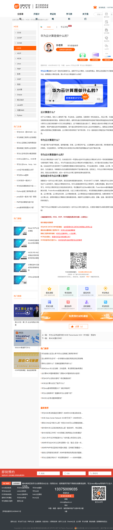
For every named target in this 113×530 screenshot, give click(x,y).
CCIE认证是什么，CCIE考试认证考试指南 (29, 159)
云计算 (19, 89)
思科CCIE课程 (6, 497)
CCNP (19, 38)
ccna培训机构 (6, 488)
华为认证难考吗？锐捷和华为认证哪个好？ (57, 393)
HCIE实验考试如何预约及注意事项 (70, 240)
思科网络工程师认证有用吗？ (27, 148)
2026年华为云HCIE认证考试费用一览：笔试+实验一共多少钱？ (64, 442)
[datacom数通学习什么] (27, 338)
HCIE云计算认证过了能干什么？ (53, 383)
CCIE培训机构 (6, 494)
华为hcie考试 (21, 497)
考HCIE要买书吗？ (56, 338)
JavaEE (20, 105)
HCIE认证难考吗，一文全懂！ (66, 233)
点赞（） (79, 326)
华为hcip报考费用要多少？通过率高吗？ (56, 388)
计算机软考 (53, 521)
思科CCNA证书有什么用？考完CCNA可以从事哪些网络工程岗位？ (66, 423)
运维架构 (38, 521)
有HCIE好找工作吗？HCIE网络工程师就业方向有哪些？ (62, 433)
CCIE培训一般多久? (24, 180)
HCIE (27, 19)
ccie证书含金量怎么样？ (26, 169)
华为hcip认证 (6, 491)
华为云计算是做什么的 (87, 65)
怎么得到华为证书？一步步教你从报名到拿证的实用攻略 (62, 358)
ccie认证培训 (21, 491)
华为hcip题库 (37, 488)
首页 (22, 19)
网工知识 (20, 100)
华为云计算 (75, 65)
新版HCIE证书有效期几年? (61, 237)
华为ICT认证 (22, 521)
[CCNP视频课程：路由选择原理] (27, 360)
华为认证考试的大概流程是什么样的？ (29, 153)
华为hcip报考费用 (23, 488)
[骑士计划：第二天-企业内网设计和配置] (27, 312)
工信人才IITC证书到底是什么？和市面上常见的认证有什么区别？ (65, 437)
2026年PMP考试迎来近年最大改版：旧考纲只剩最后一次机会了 (64, 447)
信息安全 (45, 521)
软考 (18, 74)
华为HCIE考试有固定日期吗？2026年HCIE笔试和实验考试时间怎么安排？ (68, 413)
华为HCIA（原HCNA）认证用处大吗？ (29, 132)
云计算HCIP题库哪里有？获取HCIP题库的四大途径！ (61, 373)
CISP (19, 79)
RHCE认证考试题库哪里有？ (52, 398)
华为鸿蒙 (85, 521)
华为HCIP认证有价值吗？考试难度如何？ (56, 378)
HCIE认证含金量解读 (68, 230)
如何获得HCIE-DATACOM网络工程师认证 (78, 227)
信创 (18, 84)
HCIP (19, 53)
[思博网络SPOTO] (31, 5)
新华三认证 (62, 521)
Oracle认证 (71, 521)
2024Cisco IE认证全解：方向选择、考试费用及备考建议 (62, 368)
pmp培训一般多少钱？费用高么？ (29, 196)
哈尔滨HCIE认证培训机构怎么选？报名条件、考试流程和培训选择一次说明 (69, 428)
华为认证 (36, 491)
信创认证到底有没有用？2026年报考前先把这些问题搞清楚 (63, 452)
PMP (19, 69)
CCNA (19, 43)
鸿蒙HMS (20, 110)
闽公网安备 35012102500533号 (88, 528)
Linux (19, 63)
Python (19, 115)
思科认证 (20, 501)
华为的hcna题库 (22, 175)
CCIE (19, 32)
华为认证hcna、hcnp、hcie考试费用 (29, 164)
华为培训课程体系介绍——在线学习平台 (29, 186)
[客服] (82, 56)
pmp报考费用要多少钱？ (26, 207)
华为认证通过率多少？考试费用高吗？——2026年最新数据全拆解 (65, 457)
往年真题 (106, 33)
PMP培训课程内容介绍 (25, 202)
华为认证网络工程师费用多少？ (28, 142)
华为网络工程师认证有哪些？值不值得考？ (29, 137)
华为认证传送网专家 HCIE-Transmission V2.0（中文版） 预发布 (72, 335)
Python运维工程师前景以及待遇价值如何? (29, 191)
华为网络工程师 (7, 501)
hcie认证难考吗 (22, 494)
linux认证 (36, 497)
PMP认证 (31, 521)
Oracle (19, 94)
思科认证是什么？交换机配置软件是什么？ (57, 363)
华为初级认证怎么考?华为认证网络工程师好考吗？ (60, 353)
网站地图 (92, 521)
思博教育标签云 (101, 521)
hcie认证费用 (37, 494)
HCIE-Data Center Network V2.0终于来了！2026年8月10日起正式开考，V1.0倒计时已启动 (74, 418)
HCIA (19, 58)
